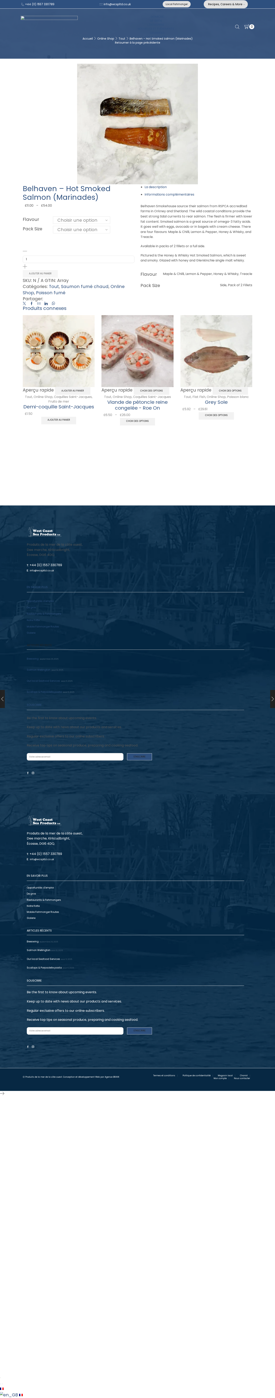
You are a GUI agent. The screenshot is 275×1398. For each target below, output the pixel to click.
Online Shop (43, 397)
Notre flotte (33, 620)
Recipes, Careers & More (225, 4)
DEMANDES (157, 33)
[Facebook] (31, 304)
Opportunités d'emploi (40, 601)
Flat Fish (198, 397)
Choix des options (151, 390)
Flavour (31, 219)
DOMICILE (157, 17)
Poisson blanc (238, 397)
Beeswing (33, 658)
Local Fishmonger (177, 4)
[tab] (156, 187)
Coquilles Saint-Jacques (73, 397)
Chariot (244, 1076)
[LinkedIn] (46, 304)
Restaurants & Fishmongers (44, 613)
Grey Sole (216, 402)
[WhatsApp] (52, 304)
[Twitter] (25, 304)
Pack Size (32, 229)
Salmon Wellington (38, 669)
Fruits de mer (58, 401)
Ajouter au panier (40, 273)
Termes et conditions (164, 1076)
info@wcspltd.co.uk (117, 4)
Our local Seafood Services (43, 681)
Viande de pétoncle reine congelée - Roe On (137, 405)
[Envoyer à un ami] (38, 304)
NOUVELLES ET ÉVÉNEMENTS (156, 29)
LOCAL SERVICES (156, 37)
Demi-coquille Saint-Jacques (58, 406)
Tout (54, 286)
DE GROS (156, 21)
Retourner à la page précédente (137, 43)
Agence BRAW (112, 1076)
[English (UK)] (9, 1395)
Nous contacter (242, 1078)
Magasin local (225, 1076)
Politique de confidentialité (197, 1076)
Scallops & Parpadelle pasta (44, 692)
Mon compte (220, 1078)
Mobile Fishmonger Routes (43, 626)
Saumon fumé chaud (85, 286)
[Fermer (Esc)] (0, 1377)
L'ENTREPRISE (156, 25)
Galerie (31, 632)
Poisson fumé (50, 293)
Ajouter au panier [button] (72, 390)
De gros (31, 607)
